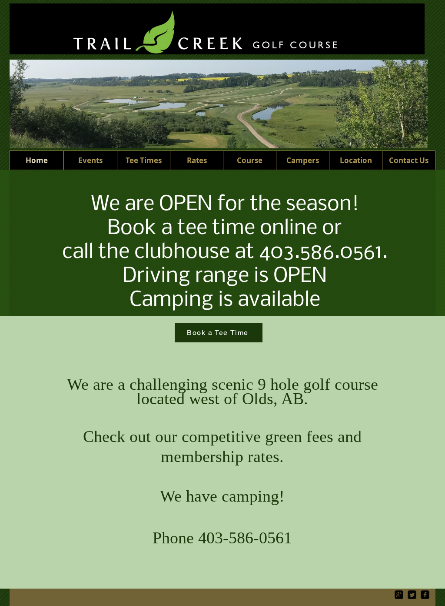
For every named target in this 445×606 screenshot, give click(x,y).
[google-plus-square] (399, 594)
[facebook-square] (425, 594)
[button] (196, 160)
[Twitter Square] (412, 594)
